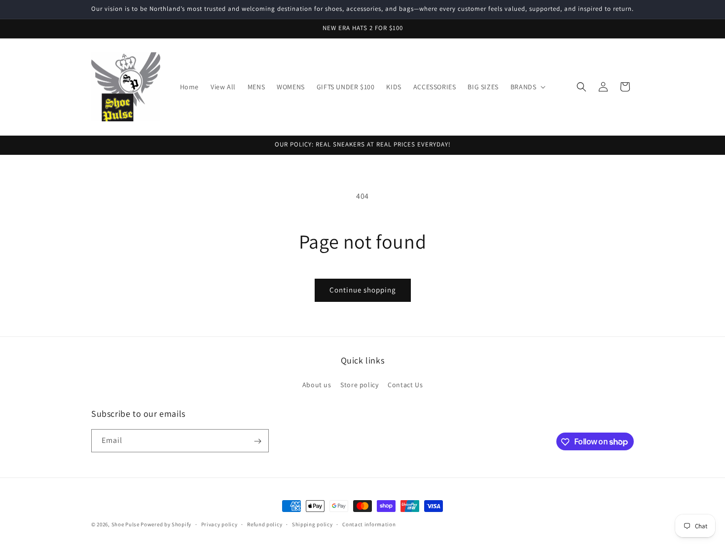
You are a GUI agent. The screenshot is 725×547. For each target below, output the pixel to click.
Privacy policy (219, 523)
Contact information (369, 523)
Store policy (359, 384)
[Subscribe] (257, 441)
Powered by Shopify (166, 524)
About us (316, 384)
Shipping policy (312, 523)
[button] (527, 86)
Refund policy (264, 523)
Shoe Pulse (125, 524)
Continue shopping (362, 289)
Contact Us (405, 384)
